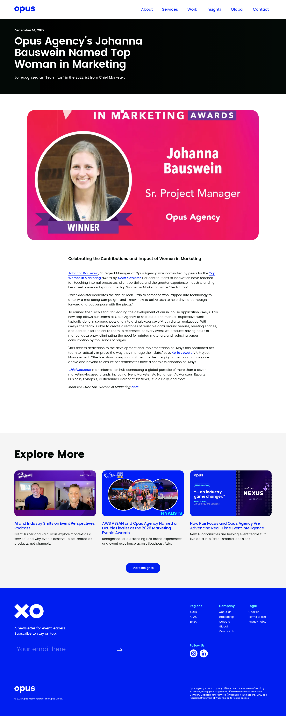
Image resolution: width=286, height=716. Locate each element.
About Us (225, 612)
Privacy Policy (257, 621)
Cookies (253, 612)
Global (237, 9)
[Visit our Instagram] (193, 654)
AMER (193, 612)
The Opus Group (53, 699)
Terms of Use (257, 617)
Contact (261, 9)
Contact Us (226, 631)
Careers (224, 621)
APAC (193, 617)
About (147, 9)
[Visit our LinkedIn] (204, 654)
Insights (214, 9)
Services (170, 9)
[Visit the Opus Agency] (96, 690)
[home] (41, 10)
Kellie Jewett (182, 352)
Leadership (226, 617)
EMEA (193, 621)
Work (192, 9)
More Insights (143, 568)
